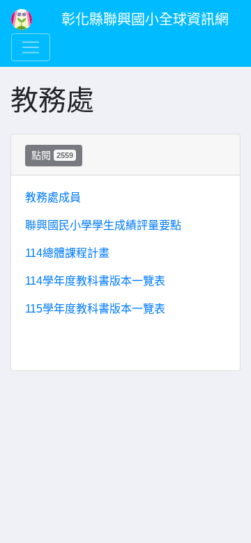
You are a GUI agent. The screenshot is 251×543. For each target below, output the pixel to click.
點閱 (52, 155)
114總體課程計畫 (67, 253)
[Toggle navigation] (30, 47)
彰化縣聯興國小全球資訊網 (145, 19)
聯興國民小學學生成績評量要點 (103, 225)
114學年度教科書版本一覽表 (95, 281)
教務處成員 (53, 197)
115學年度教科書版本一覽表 (95, 309)
